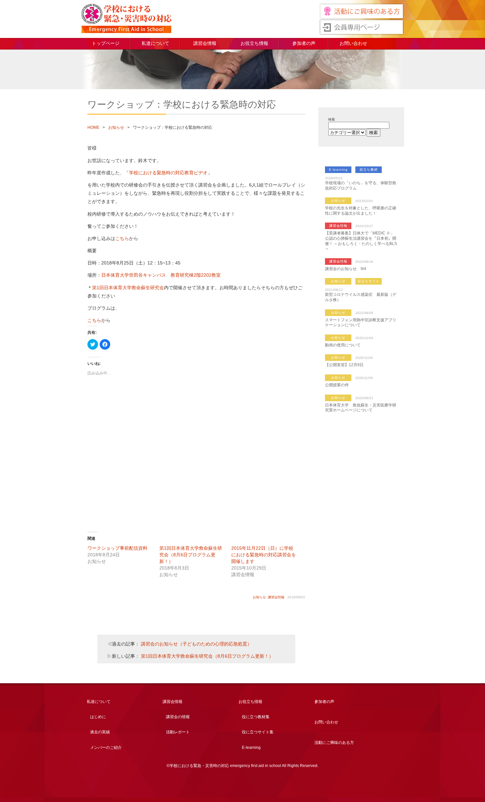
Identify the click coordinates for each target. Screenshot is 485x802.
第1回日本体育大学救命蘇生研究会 (128, 287)
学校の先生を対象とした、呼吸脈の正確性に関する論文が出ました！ (360, 211)
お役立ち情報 (254, 43)
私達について (155, 43)
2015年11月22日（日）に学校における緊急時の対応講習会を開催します (263, 554)
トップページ (105, 43)
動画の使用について (343, 345)
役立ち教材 (369, 169)
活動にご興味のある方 (334, 742)
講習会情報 (204, 43)
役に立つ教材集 (256, 717)
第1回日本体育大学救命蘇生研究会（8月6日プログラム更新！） (190, 554)
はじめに (98, 717)
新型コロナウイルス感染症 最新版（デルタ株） (360, 297)
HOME (93, 127)
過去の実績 (100, 732)
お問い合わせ (353, 43)
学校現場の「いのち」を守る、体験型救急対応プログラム (360, 186)
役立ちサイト (368, 281)
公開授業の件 (337, 385)
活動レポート (178, 732)
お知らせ (116, 127)
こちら (122, 238)
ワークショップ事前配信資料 (117, 548)
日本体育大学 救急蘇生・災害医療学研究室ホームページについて (360, 408)
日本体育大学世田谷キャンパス (133, 275)
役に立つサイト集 (258, 732)
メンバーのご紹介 (106, 747)
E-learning (338, 169)
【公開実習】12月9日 (344, 365)
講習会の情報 (178, 717)
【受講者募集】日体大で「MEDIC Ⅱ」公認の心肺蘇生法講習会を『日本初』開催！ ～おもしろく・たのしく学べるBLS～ (361, 241)
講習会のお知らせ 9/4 (345, 268)
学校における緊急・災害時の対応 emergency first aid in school (126, 18)
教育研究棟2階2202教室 (196, 275)
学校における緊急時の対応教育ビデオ (168, 172)
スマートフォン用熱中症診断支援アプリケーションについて (360, 323)
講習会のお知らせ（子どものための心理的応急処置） (196, 643)
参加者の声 (303, 43)
